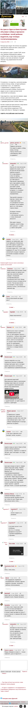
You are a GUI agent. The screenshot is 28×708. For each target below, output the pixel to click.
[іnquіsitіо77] (5, 509)
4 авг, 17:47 (20, 523)
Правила (24, 671)
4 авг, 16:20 (19, 357)
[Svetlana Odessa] (2, 494)
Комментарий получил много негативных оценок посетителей (12, 263)
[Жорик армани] (3, 412)
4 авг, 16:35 (19, 462)
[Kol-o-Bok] (4, 544)
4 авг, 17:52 (21, 566)
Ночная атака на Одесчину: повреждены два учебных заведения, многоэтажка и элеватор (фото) (7, 11)
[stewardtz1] (5, 163)
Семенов (10, 268)
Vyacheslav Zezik (9, 566)
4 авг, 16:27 (19, 376)
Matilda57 (7, 593)
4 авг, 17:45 (22, 509)
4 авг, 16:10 (15, 239)
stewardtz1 (13, 163)
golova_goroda (14, 142)
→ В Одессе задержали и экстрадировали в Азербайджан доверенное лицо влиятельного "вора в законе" (13, 689)
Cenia (8, 296)
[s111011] (3, 239)
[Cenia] (3, 296)
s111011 (8, 239)
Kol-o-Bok (12, 543)
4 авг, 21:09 (19, 543)
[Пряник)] (3, 327)
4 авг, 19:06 (14, 593)
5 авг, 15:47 (23, 624)
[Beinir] (2, 578)
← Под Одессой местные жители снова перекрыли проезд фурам (12, 683)
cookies (16, 706)
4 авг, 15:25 (14, 296)
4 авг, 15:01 (17, 268)
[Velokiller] (2, 605)
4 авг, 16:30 (19, 443)
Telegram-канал (14, 703)
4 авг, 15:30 (20, 312)
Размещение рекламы (15, 701)
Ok (21, 706)
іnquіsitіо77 (14, 509)
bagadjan (12, 312)
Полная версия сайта (5, 701)
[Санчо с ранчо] (2, 650)
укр (23, 16)
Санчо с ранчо (9, 650)
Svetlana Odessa (9, 494)
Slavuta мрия (8, 357)
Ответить (13, 159)
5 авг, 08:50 (18, 650)
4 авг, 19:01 (13, 578)
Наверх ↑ (4, 673)
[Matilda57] (2, 593)
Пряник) (9, 327)
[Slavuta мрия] (2, 357)
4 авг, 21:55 (14, 605)
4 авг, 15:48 (18, 327)
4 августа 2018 (5, 42)
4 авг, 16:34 (15, 431)
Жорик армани (11, 411)
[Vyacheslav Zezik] (2, 566)
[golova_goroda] (4, 143)
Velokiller (7, 605)
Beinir (7, 578)
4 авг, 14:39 (23, 163)
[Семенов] (3, 269)
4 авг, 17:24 (19, 494)
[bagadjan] (5, 312)
